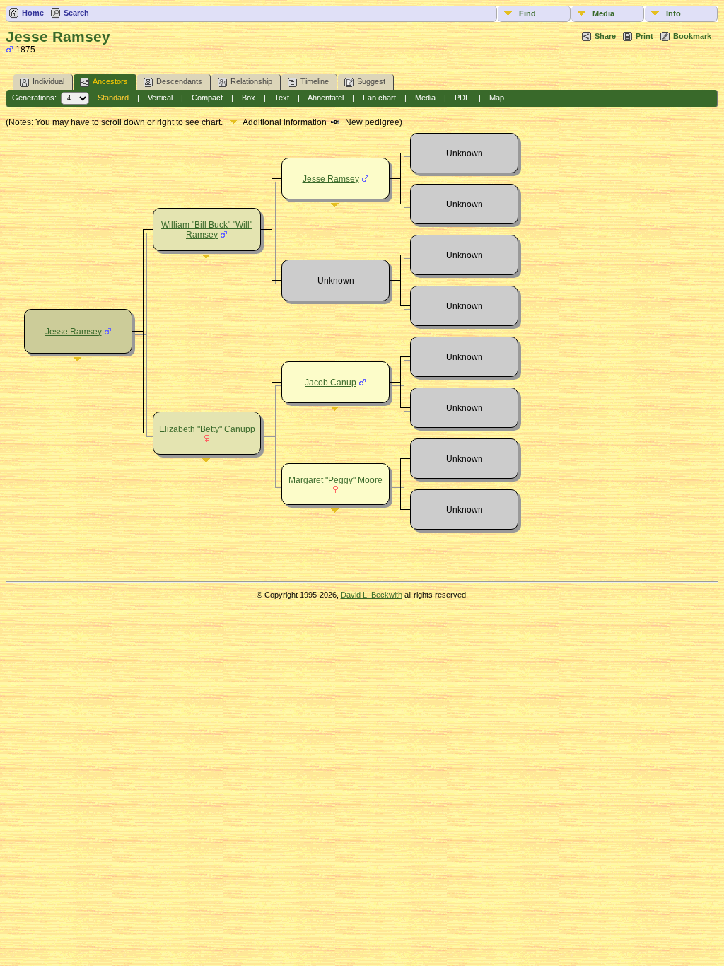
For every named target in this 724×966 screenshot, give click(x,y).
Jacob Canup (330, 383)
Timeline (314, 81)
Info (673, 13)
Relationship (251, 81)
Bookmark (692, 36)
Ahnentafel (326, 97)
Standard (113, 97)
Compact (207, 97)
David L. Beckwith (371, 594)
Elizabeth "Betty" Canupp (207, 429)
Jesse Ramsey (73, 332)
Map (496, 97)
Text (281, 97)
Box (248, 97)
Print (644, 36)
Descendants (179, 81)
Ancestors (110, 81)
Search (76, 12)
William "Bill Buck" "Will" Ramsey (206, 230)
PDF (462, 97)
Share (605, 36)
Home (33, 12)
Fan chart (379, 97)
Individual (48, 81)
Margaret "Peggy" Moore (335, 480)
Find (527, 13)
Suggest (371, 81)
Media (603, 13)
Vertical (160, 97)
